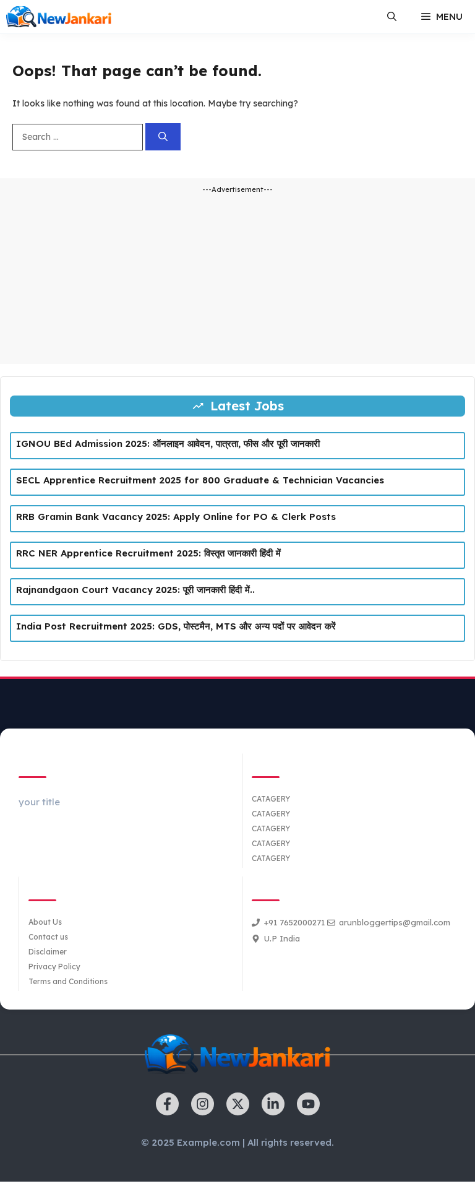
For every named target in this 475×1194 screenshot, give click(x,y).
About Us (45, 922)
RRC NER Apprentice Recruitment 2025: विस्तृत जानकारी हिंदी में (148, 553)
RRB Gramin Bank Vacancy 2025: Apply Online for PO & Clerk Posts (176, 516)
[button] (392, 16)
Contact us (48, 936)
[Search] (163, 137)
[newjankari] (58, 16)
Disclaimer (47, 951)
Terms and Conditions (68, 981)
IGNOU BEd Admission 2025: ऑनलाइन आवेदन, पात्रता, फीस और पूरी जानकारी (168, 443)
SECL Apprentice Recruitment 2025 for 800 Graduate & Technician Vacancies (200, 480)
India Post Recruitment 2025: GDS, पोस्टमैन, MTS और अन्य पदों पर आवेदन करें (176, 626)
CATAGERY (271, 798)
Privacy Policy (54, 966)
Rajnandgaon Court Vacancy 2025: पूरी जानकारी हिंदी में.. (135, 589)
